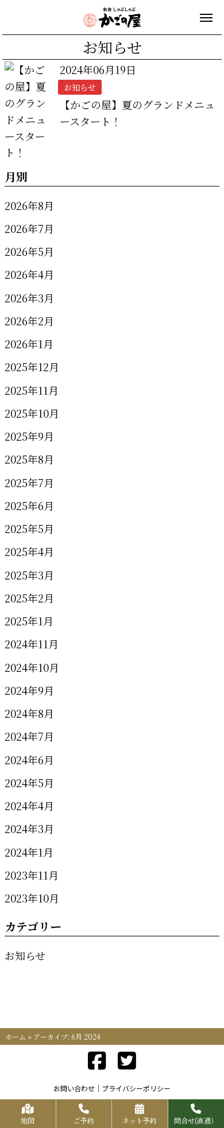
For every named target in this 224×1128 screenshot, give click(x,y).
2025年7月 (29, 482)
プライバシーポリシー (136, 1088)
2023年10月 (32, 897)
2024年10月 (32, 667)
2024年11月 (32, 643)
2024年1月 (29, 852)
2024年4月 (29, 805)
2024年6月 (29, 759)
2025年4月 (29, 551)
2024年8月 (29, 713)
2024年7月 (29, 736)
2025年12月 (32, 366)
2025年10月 (32, 413)
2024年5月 (29, 782)
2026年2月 (29, 320)
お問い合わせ (74, 1088)
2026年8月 (29, 205)
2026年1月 (29, 343)
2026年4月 (29, 274)
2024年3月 (29, 828)
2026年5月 (29, 251)
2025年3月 (29, 574)
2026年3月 (29, 297)
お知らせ (25, 955)
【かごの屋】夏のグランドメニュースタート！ (137, 113)
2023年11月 (32, 875)
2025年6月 (29, 505)
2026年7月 (29, 228)
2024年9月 (29, 690)
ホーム (15, 1036)
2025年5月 (29, 528)
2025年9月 (29, 436)
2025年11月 (32, 390)
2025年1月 (29, 620)
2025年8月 (29, 459)
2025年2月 (29, 597)
